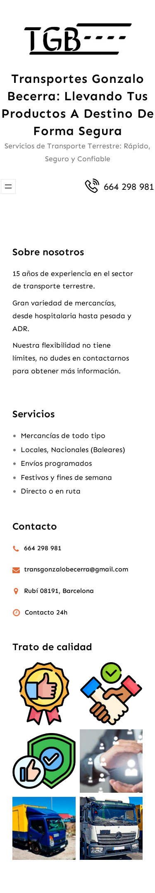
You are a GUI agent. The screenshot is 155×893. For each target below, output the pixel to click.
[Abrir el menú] (8, 186)
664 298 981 (129, 186)
